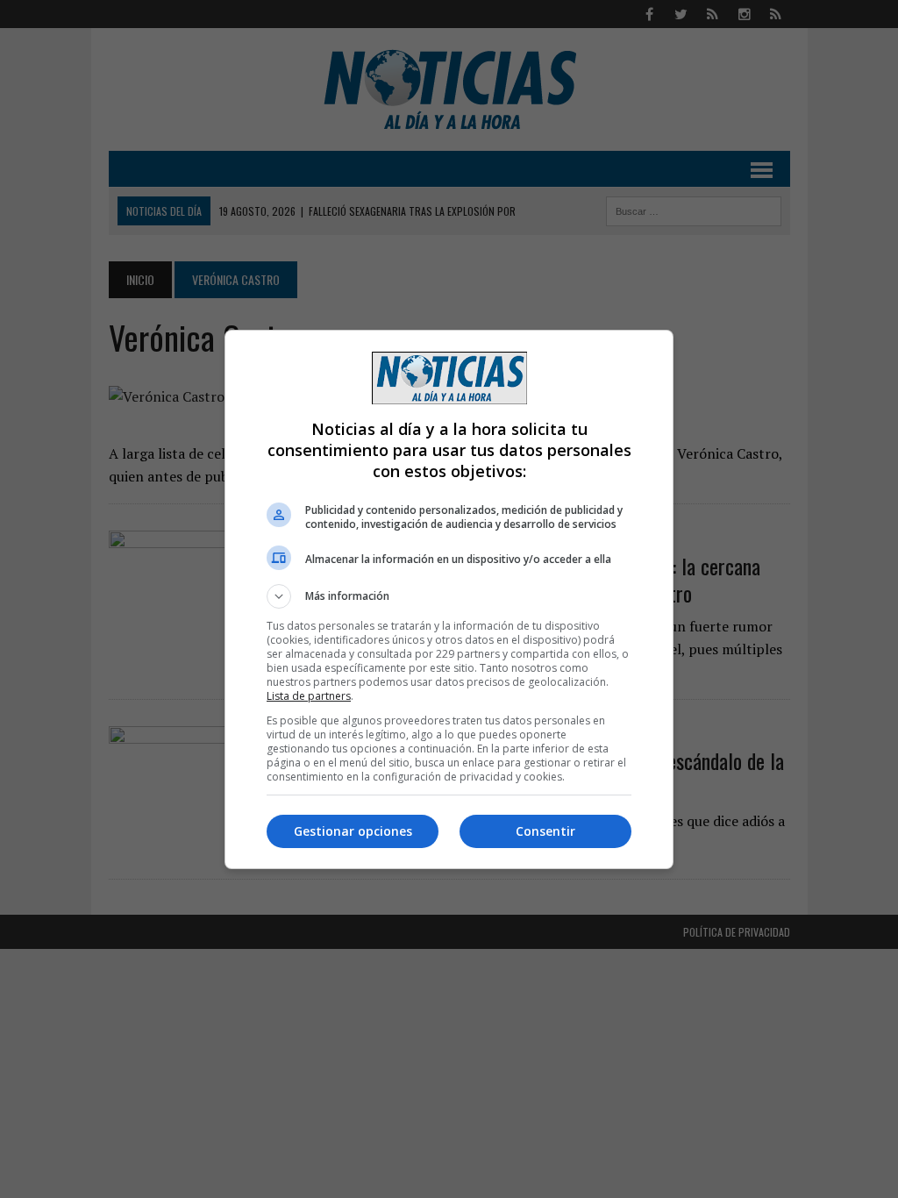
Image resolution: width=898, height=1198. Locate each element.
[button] (449, 596)
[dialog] (449, 599)
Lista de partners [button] (309, 695)
